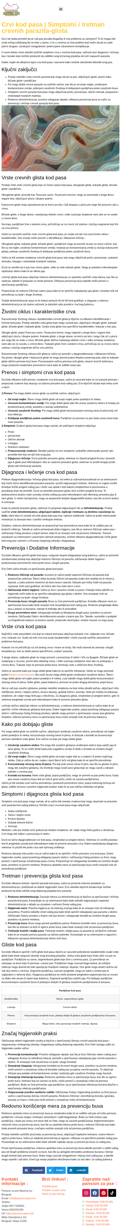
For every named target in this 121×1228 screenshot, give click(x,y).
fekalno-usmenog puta (21, 674)
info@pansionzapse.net (22, 1198)
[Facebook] (95, 1193)
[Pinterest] (103, 1193)
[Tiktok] (112, 1193)
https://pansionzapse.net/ (20, 1213)
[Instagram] (86, 1193)
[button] (60, 9)
